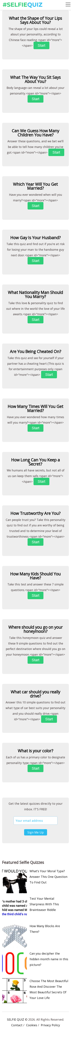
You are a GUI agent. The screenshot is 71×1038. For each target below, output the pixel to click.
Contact (16, 1025)
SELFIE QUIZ (15, 1019)
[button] (68, 5)
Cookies (31, 1025)
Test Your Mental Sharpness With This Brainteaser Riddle (44, 904)
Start (41, 45)
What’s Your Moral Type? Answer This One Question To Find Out (48, 876)
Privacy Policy (50, 1025)
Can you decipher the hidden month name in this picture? (49, 959)
